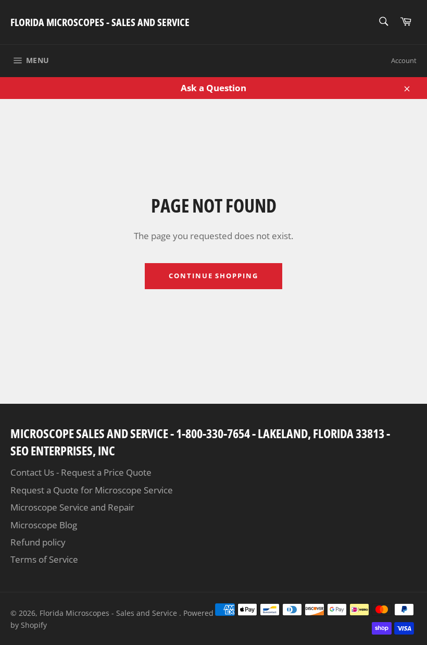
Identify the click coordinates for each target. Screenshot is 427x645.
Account (404, 60)
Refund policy (38, 542)
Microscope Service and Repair (72, 507)
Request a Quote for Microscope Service (91, 490)
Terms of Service (44, 559)
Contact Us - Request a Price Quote (81, 472)
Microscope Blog (43, 525)
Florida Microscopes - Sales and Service (100, 22)
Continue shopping (213, 275)
